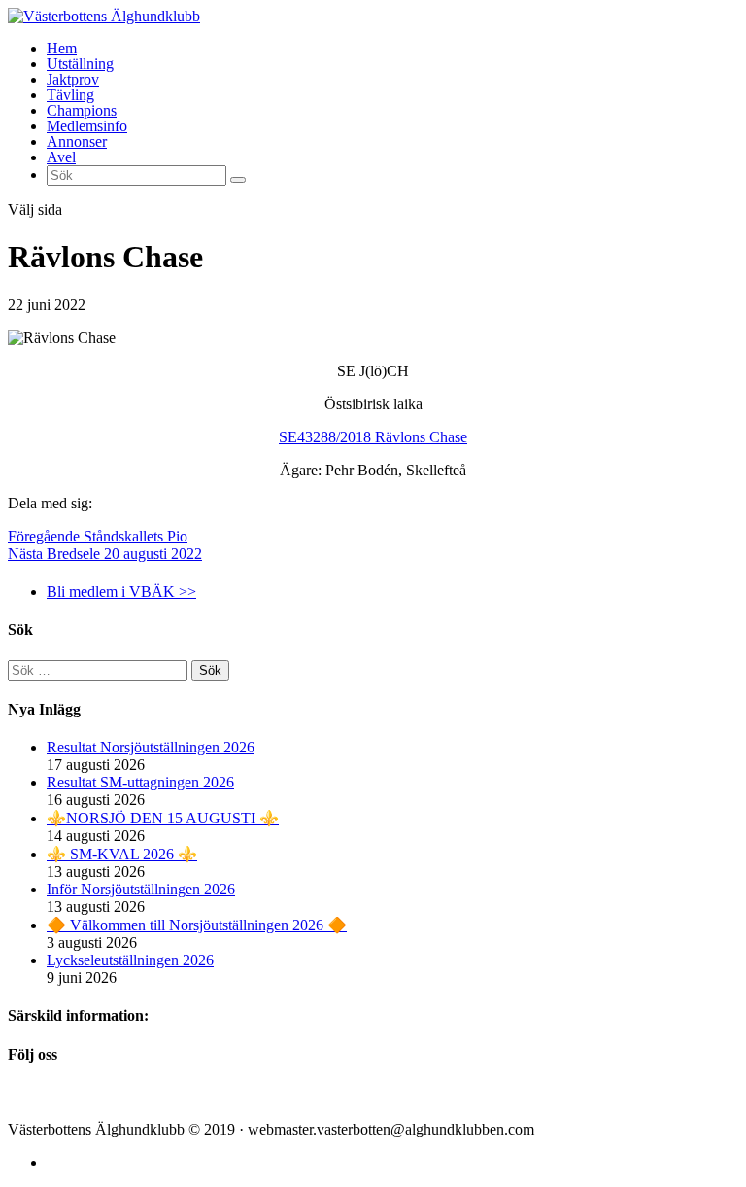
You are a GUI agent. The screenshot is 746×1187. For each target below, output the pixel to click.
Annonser (77, 141)
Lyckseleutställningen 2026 (130, 960)
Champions (82, 110)
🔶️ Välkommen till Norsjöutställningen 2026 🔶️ (197, 925)
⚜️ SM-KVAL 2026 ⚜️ (122, 854)
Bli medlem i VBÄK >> (121, 591)
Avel (61, 157)
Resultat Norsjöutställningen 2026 (150, 747)
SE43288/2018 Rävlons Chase (373, 437)
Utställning (80, 63)
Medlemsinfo (87, 126)
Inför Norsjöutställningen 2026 (141, 889)
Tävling (70, 95)
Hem (62, 48)
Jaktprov (73, 79)
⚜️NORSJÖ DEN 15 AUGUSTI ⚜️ (163, 818)
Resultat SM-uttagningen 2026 (140, 782)
